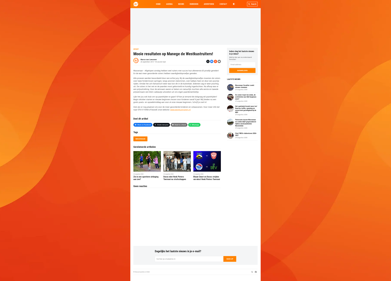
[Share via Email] (219, 61)
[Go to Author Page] (135, 60)
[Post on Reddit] (215, 61)
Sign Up (229, 259)
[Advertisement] (195, 26)
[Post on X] (208, 61)
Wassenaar (140, 139)
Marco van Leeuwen (149, 59)
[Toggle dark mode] (234, 4)
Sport (136, 49)
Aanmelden (242, 70)
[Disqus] (177, 215)
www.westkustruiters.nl (180, 109)
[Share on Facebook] (211, 61)
